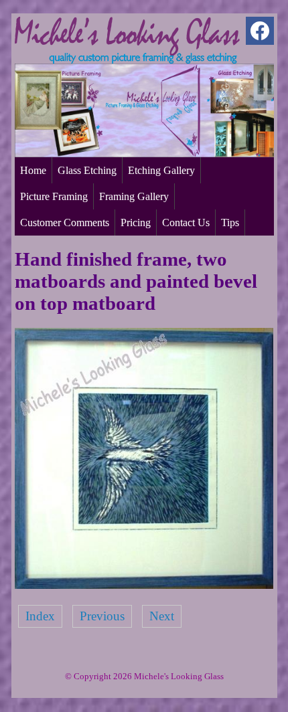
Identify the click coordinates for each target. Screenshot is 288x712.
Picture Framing (54, 196)
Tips (230, 222)
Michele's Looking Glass (179, 676)
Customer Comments (64, 222)
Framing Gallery (134, 196)
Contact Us (186, 222)
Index (40, 616)
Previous (102, 616)
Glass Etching (87, 170)
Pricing (136, 222)
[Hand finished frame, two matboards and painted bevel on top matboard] (144, 584)
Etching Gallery (161, 170)
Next (161, 616)
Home (33, 170)
